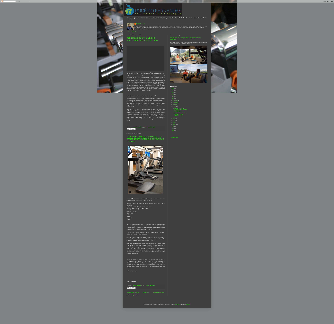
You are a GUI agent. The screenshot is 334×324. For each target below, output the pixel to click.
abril (174, 122)
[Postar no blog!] (130, 129)
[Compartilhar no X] (131, 129)
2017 (173, 130)
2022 (173, 94)
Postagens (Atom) (135, 295)
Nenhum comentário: (150, 127)
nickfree (177, 304)
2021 (173, 96)
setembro (175, 104)
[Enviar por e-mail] (128, 129)
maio (174, 120)
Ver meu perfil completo (132, 31)
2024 (173, 90)
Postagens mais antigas (158, 292)
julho (174, 118)
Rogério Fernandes (141, 23)
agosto (174, 106)
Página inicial (146, 292)
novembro (175, 102)
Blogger (188, 304)
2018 (173, 128)
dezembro (175, 100)
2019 (173, 126)
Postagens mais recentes (133, 292)
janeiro (174, 124)
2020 (173, 98)
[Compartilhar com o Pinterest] (135, 129)
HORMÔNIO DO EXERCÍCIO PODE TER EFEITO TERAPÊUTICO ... (179, 114)
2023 (173, 92)
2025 (173, 88)
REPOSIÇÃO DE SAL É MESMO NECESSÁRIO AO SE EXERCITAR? (142, 39)
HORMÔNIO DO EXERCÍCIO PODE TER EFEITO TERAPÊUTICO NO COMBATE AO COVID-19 (145, 139)
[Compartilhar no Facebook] (133, 129)
